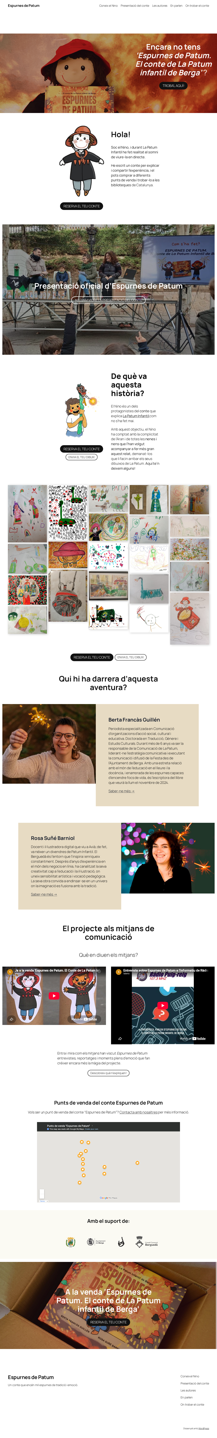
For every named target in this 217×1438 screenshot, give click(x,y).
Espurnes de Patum (24, 5)
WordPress (203, 1428)
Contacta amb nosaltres (138, 1112)
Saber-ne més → (121, 791)
